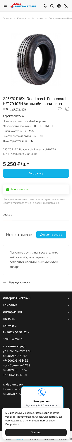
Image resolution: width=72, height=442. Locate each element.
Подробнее (12, 424)
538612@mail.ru (13, 339)
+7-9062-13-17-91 (15, 375)
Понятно (36, 432)
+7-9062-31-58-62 (15, 360)
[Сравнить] (67, 109)
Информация (12, 312)
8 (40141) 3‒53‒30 (15, 394)
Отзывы (7, 214)
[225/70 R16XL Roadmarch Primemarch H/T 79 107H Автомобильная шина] (36, 59)
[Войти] (59, 6)
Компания (10, 305)
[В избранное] (60, 109)
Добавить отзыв (51, 234)
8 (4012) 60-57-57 (15, 332)
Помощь (9, 319)
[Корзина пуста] (66, 6)
